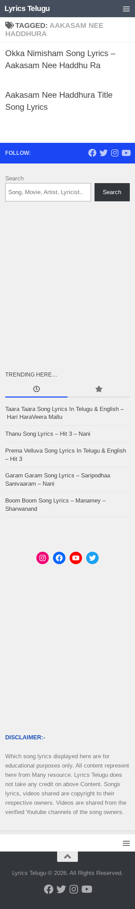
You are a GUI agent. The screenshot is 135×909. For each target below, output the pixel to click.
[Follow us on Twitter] (103, 153)
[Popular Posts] (99, 390)
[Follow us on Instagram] (114, 153)
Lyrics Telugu (27, 8)
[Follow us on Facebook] (92, 153)
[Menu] (126, 8)
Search (14, 178)
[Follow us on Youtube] (126, 153)
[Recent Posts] (36, 390)
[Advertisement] (67, 286)
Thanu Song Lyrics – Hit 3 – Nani (47, 434)
